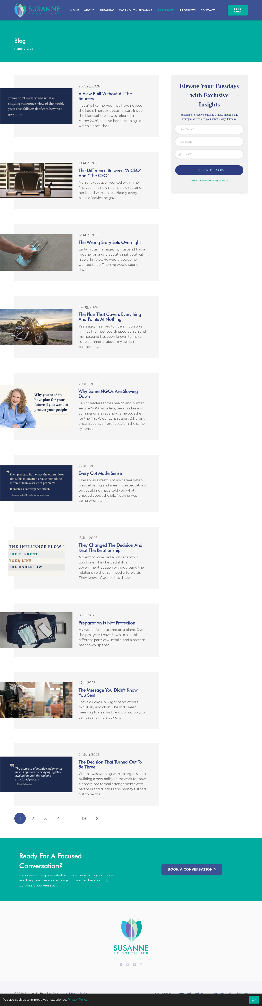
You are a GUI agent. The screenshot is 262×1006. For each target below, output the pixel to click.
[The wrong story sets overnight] (36, 237)
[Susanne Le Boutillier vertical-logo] (131, 935)
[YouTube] (127, 964)
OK (254, 1000)
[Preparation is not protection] (36, 615)
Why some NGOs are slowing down (108, 394)
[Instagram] (141, 964)
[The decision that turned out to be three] (36, 759)
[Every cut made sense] (36, 468)
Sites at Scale (78, 993)
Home (18, 48)
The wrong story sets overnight (110, 242)
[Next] (96, 818)
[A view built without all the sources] (36, 91)
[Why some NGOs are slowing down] (36, 388)
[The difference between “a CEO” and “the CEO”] (36, 165)
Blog (30, 48)
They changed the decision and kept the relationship (110, 547)
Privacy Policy (77, 1000)
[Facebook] (121, 964)
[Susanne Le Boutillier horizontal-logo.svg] (37, 10)
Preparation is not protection (107, 622)
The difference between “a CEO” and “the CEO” (110, 173)
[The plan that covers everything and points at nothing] (36, 311)
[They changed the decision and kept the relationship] (36, 542)
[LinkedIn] (134, 964)
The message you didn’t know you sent (108, 692)
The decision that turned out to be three (110, 764)
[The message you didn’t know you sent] (36, 685)
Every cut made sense (100, 473)
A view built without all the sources (105, 96)
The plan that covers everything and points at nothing (110, 317)
